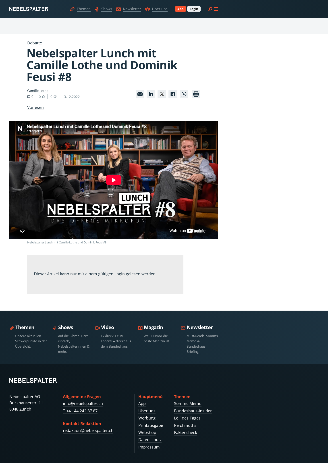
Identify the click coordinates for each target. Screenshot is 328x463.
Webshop (147, 432)
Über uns (160, 8)
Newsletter (132, 8)
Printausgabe (150, 425)
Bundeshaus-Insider (193, 410)
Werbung (147, 418)
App (142, 403)
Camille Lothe (37, 90)
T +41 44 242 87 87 (80, 410)
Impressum (149, 447)
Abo (180, 9)
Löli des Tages (187, 418)
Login (194, 9)
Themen (84, 8)
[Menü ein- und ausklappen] (213, 9)
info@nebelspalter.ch (83, 403)
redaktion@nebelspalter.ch (88, 430)
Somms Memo (187, 403)
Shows (106, 8)
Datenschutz (150, 439)
